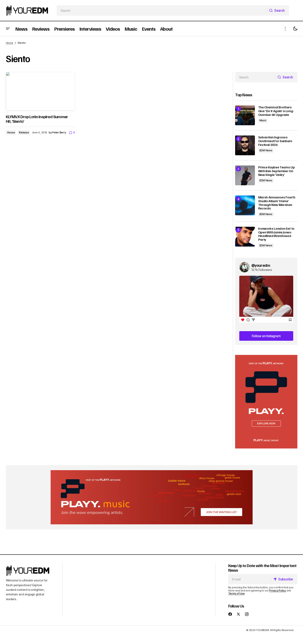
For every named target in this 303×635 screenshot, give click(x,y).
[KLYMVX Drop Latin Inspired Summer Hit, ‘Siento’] (40, 91)
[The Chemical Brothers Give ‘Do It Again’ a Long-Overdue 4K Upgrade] (245, 115)
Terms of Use (236, 593)
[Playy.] (152, 497)
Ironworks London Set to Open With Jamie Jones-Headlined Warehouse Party (276, 234)
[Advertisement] (266, 401)
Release (24, 132)
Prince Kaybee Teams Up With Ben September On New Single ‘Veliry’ (276, 171)
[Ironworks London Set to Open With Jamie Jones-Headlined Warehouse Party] (245, 237)
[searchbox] (162, 10)
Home (9, 42)
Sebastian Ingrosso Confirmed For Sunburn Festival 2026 (275, 141)
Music (263, 120)
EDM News (265, 150)
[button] (8, 28)
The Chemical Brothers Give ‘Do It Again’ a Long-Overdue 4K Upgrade (276, 110)
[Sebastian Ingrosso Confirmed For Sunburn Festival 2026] (245, 145)
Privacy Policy (277, 590)
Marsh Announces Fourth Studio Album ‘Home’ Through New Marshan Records (276, 202)
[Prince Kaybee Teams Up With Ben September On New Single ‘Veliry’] (245, 175)
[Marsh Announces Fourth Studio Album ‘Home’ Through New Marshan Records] (245, 205)
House (11, 132)
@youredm (260, 265)
